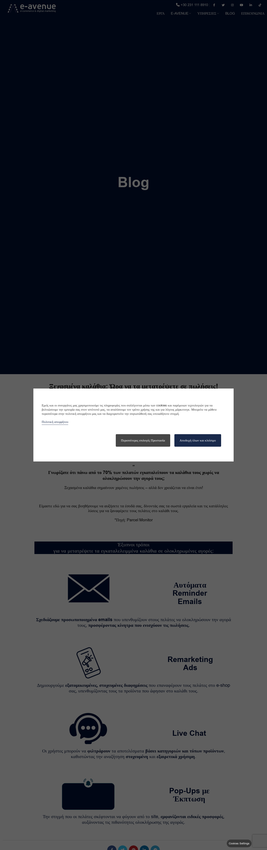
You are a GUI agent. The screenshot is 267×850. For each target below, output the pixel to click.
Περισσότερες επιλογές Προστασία (143, 440)
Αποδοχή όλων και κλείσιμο (198, 440)
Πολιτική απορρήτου (55, 422)
